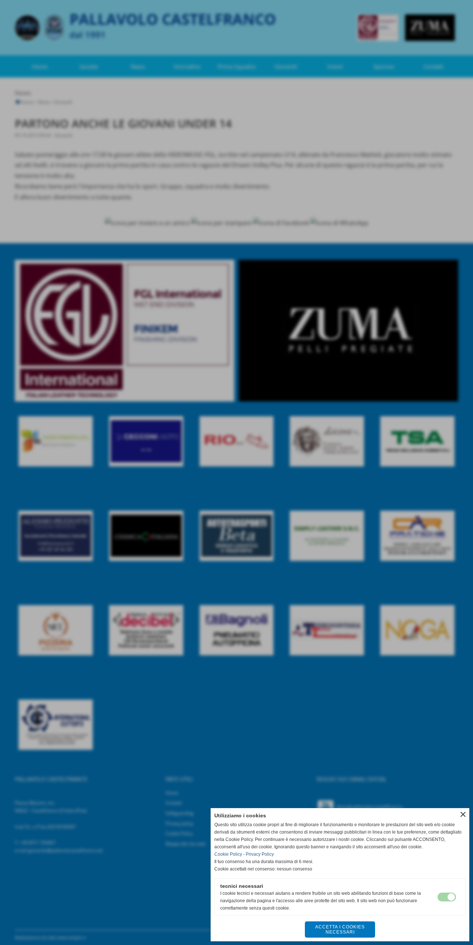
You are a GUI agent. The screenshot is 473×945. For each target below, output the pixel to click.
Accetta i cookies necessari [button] (340, 929)
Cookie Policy (228, 854)
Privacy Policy (260, 854)
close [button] (463, 814)
